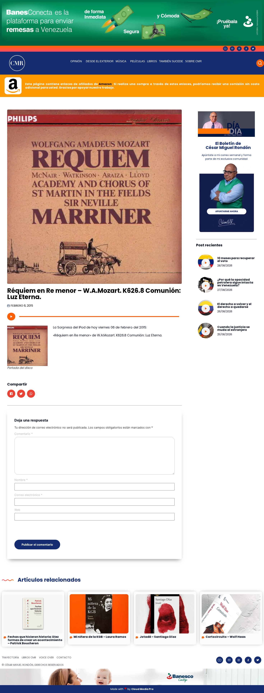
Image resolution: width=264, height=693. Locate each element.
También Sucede (171, 61)
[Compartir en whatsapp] (31, 394)
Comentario (23, 433)
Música (121, 61)
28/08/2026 (224, 265)
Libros (152, 61)
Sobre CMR (193, 61)
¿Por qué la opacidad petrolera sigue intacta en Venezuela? (235, 282)
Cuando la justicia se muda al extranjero (233, 328)
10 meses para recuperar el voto (236, 259)
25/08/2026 (224, 334)
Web (17, 509)
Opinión (76, 61)
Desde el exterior (100, 61)
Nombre (21, 479)
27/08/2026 (224, 290)
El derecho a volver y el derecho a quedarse (234, 305)
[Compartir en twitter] (21, 394)
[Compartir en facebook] (11, 394)
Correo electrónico (28, 494)
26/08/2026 (224, 311)
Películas (137, 61)
